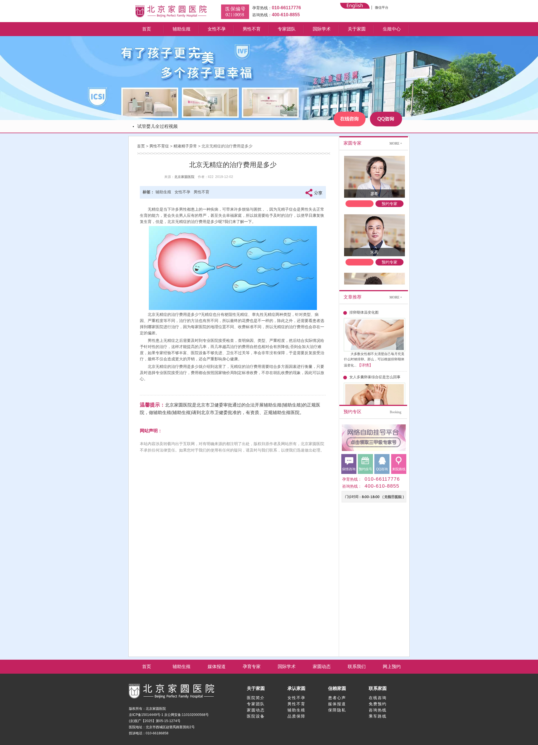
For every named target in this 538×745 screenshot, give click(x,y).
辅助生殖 (182, 29)
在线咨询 (378, 697)
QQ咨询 (382, 469)
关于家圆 (357, 29)
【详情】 (365, 365)
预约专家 (389, 203)
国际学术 (322, 29)
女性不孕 (217, 29)
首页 (146, 29)
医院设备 (256, 716)
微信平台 (381, 8)
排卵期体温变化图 (364, 312)
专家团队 (287, 29)
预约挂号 (365, 469)
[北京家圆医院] (171, 18)
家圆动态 (322, 666)
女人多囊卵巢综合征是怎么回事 (374, 377)
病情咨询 (349, 469)
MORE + (395, 143)
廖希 (374, 193)
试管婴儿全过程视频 (157, 126)
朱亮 (374, 252)
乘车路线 (378, 716)
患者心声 (337, 697)
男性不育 (252, 29)
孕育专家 (252, 666)
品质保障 (296, 716)
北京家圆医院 (184, 177)
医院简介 (256, 697)
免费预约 (378, 704)
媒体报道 (217, 666)
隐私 (341, 710)
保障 (332, 710)
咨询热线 (378, 710)
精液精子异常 (185, 146)
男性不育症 (159, 146)
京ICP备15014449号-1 (146, 715)
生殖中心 (392, 29)
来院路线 (398, 469)
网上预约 (392, 666)
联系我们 (357, 666)
